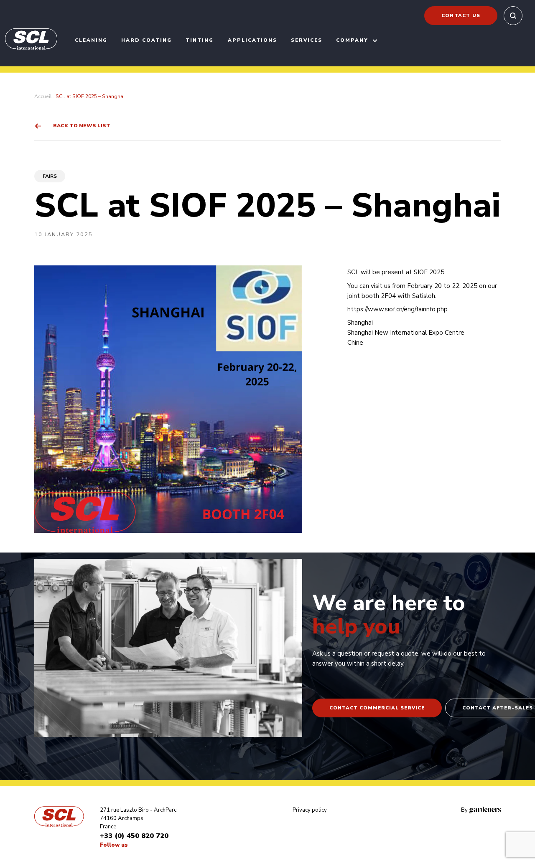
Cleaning (91, 40)
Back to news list (81, 125)
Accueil (43, 96)
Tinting (200, 40)
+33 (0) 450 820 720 (134, 835)
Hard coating (146, 40)
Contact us (460, 15)
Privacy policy (310, 810)
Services (306, 40)
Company (352, 40)
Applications (252, 40)
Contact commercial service (377, 707)
